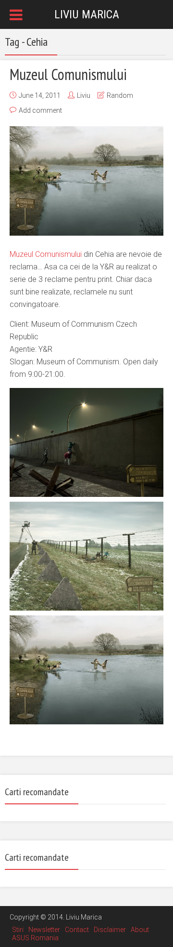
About (140, 930)
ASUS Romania (35, 938)
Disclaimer (110, 930)
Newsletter (44, 930)
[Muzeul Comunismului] (86, 180)
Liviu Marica (86, 14)
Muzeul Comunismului (68, 74)
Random (120, 95)
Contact (77, 930)
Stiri (18, 930)
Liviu (83, 95)
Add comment (40, 110)
